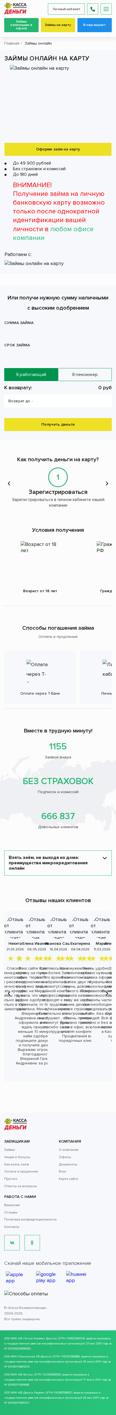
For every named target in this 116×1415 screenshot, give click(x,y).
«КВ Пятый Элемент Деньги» (37, 1338)
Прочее (10, 1179)
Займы (9, 1150)
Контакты (11, 1227)
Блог (62, 1171)
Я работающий (31, 374)
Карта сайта (68, 1179)
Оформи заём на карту (58, 149)
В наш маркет (94, 25)
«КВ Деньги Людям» (31, 1392)
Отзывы (10, 1212)
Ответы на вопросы (20, 1186)
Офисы (65, 1157)
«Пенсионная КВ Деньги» (34, 1356)
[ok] (32, 1242)
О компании (69, 1150)
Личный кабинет (66, 9)
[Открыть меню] (106, 9)
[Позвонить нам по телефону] (92, 9)
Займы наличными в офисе (21, 24)
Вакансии (12, 1205)
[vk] (12, 1242)
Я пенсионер (85, 374)
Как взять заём (16, 1164)
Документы (68, 1164)
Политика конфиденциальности (30, 1219)
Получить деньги (58, 424)
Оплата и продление (21, 1171)
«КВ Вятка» (25, 1374)
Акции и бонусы (17, 1157)
